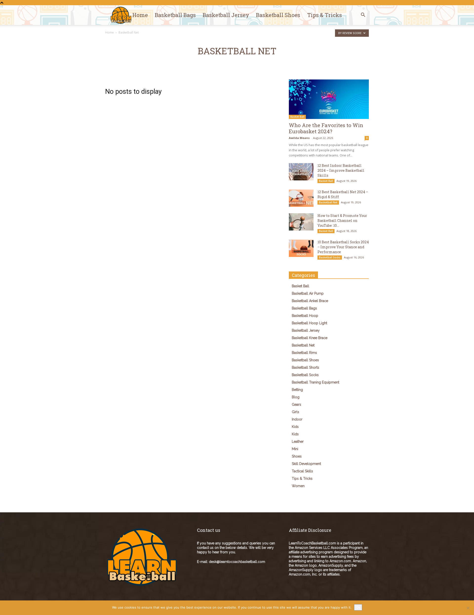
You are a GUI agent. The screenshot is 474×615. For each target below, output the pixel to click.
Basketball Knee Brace (309, 338)
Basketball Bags (175, 15)
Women (298, 486)
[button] (363, 15)
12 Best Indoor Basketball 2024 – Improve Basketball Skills (340, 170)
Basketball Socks (329, 257)
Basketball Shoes (278, 15)
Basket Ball (297, 116)
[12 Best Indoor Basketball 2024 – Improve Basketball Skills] (301, 171)
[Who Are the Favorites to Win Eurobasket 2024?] (329, 99)
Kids (295, 427)
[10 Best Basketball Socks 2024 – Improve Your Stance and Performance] (301, 248)
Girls (295, 412)
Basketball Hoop (305, 316)
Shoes (297, 456)
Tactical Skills (302, 471)
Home (140, 15)
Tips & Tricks (324, 15)
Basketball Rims (304, 353)
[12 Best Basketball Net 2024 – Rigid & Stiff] (301, 198)
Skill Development (306, 464)
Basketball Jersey (226, 15)
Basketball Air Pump (308, 293)
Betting (297, 390)
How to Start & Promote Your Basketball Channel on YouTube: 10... (342, 220)
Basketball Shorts (305, 367)
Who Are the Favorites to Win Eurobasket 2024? (326, 128)
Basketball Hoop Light (309, 323)
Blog (295, 397)
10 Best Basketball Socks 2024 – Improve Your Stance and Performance (343, 247)
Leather (298, 441)
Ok (358, 607)
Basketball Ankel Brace (310, 301)
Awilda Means (299, 138)
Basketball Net (328, 202)
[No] (467, 607)
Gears (296, 404)
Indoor (297, 419)
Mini (295, 449)
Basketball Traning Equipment (315, 382)
